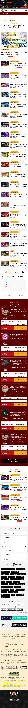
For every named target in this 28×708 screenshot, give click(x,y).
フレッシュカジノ (5, 594)
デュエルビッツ (5, 574)
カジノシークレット (19, 589)
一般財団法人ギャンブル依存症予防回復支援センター (14, 668)
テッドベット (11, 576)
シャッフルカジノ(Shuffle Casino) (5, 342)
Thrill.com (20, 609)
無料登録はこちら (6, 328)
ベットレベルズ (19, 594)
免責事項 (22, 633)
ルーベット (4, 576)
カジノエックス (19, 576)
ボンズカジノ (22, 574)
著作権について (13, 636)
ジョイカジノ (13, 579)
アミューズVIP (12, 607)
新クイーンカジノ (5, 571)
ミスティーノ (17, 587)
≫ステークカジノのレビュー (18, 367)
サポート (13, 604)
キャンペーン (7, 289)
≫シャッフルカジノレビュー (18, 338)
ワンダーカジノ (13, 574)
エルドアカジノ (5, 579)
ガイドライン (4, 634)
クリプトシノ (21, 584)
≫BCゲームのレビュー (18, 418)
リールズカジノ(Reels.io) (5, 442)
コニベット (9, 582)
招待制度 (4, 604)
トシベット (4, 592)
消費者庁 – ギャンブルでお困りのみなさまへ (15, 667)
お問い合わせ (17, 633)
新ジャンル (19, 607)
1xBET (11, 589)
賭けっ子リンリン (5, 597)
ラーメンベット (14, 571)
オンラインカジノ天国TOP (9, 633)
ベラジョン (20, 579)
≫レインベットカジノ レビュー (18, 315)
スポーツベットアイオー (7, 587)
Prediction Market (12, 609)
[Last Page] (23, 272)
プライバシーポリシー (11, 634)
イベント (7, 284)
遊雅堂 (3, 582)
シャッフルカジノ (20, 569)
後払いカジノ (20, 604)
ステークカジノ (11, 569)
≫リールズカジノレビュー (18, 441)
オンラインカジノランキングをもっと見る (14, 460)
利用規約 (18, 634)
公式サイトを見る (20, 328)
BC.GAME (4, 569)
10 (15, 272)
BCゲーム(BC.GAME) (5, 418)
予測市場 (4, 609)
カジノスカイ (16, 582)
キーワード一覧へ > (22, 612)
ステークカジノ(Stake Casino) (5, 368)
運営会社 (14, 638)
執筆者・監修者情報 (21, 636)
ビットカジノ (4, 584)
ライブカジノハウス (13, 592)
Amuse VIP (4, 607)
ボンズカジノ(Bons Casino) (5, 394)
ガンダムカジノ (13, 584)
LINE (9, 604)
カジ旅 (12, 594)
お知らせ (7, 286)
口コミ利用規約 (23, 634)
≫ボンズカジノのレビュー (18, 391)
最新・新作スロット (9, 282)
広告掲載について (6, 636)
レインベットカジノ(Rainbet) (5, 317)
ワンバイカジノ (5, 589)
